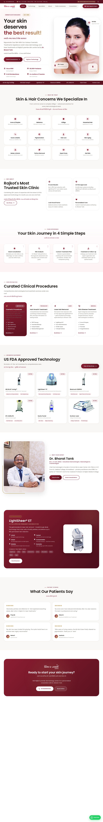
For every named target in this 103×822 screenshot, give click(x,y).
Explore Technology (32, 59)
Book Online (60, 688)
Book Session (16, 561)
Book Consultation (12, 59)
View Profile (55, 477)
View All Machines (89, 366)
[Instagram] (98, 2)
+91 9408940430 (9, 1)
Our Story (9, 203)
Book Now (9, 333)
